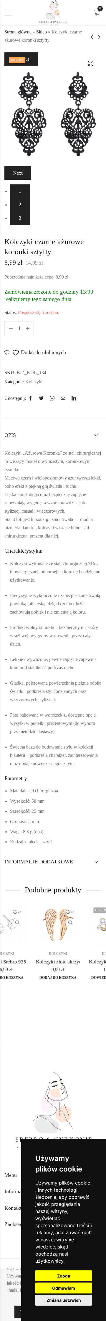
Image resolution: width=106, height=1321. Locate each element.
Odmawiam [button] (63, 1288)
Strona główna (18, 31)
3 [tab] (20, 218)
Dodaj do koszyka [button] (30, 978)
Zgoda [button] (63, 1275)
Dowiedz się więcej (83, 978)
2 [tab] (20, 204)
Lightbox (91, 63)
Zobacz (42, 923)
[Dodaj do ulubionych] (42, 912)
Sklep (41, 31)
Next (17, 173)
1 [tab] (20, 191)
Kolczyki (33, 381)
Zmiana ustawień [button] (64, 1300)
